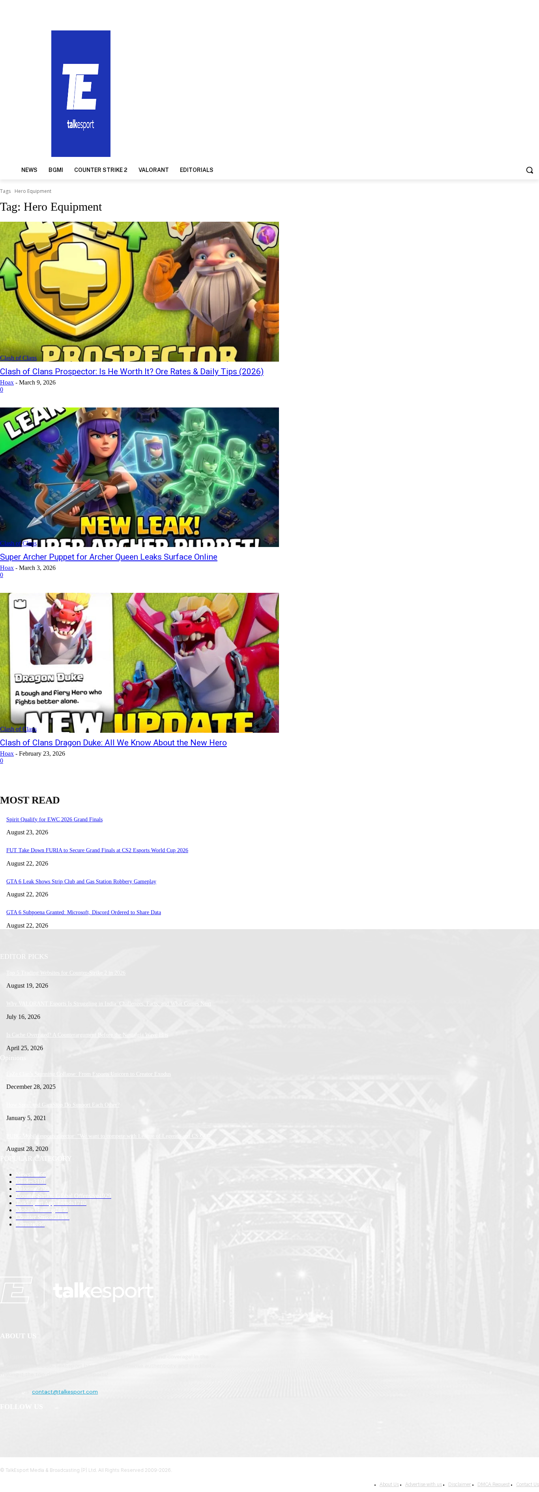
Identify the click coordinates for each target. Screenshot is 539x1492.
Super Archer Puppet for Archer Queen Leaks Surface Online (108, 557)
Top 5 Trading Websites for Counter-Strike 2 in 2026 (65, 973)
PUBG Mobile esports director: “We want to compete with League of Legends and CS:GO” (108, 1136)
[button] (529, 169)
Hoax (7, 382)
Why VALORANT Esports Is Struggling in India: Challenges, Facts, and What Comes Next (108, 1004)
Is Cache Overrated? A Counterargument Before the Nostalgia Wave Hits (87, 1035)
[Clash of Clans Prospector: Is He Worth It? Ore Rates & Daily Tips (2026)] (139, 292)
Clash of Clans (18, 358)
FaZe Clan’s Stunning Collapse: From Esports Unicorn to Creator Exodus (88, 1074)
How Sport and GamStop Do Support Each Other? (63, 1105)
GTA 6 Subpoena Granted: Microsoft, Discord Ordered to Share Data (83, 912)
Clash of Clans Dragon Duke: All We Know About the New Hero (113, 742)
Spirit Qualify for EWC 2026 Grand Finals (54, 819)
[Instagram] (28, 1427)
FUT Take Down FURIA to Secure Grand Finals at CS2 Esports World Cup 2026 (97, 850)
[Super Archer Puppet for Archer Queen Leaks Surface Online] (139, 477)
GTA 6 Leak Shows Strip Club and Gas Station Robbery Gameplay (81, 882)
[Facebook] (8, 1427)
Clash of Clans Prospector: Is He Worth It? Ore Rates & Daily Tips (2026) (132, 371)
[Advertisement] (350, 93)
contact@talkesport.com (65, 1391)
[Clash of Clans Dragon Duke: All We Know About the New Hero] (139, 663)
